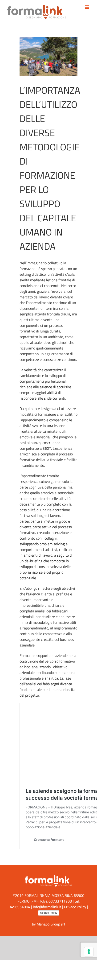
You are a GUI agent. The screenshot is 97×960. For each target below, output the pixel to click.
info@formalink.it (47, 907)
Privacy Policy (75, 907)
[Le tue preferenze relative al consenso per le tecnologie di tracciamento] (88, 951)
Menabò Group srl (51, 924)
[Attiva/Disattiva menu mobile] (87, 7)
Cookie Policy (48, 912)
